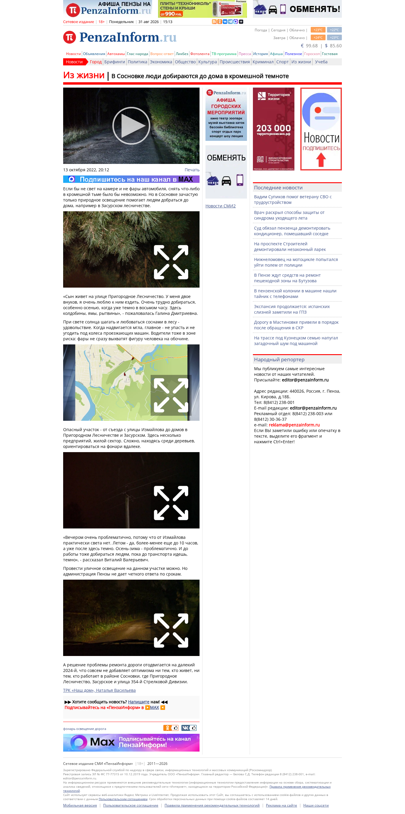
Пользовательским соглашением (123, 799)
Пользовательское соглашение (130, 805)
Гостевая (330, 53)
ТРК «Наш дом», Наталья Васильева (99, 690)
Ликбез (182, 53)
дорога (100, 728)
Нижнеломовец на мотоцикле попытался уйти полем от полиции (296, 262)
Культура (207, 62)
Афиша (276, 53)
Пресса (245, 53)
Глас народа (137, 53)
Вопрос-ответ (162, 53)
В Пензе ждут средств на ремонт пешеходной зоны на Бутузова (287, 277)
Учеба (321, 62)
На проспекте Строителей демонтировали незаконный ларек (290, 246)
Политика (137, 62)
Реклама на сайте (281, 805)
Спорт (282, 62)
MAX (154, 707)
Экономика (161, 62)
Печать (192, 170)
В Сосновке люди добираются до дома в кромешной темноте (200, 76)
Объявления (94, 53)
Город (96, 62)
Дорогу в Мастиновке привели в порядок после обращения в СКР (296, 325)
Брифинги (114, 62)
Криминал (263, 62)
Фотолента (200, 53)
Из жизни (301, 62)
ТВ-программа (224, 53)
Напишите (138, 702)
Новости (73, 53)
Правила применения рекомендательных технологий (212, 805)
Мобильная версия (80, 805)
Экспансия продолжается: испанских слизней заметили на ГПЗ (292, 309)
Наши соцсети (316, 805)
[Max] (131, 179)
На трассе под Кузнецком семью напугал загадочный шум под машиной (296, 340)
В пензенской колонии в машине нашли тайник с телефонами (295, 293)
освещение (85, 728)
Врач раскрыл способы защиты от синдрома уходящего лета (289, 215)
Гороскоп (312, 53)
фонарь (69, 728)
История (260, 53)
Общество (185, 62)
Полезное (293, 53)
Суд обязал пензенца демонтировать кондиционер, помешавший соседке (292, 230)
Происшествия (235, 62)
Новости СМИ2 (220, 206)
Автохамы (116, 53)
